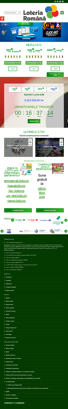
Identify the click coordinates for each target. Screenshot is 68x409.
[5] (41, 231)
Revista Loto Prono (11, 337)
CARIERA (19, 403)
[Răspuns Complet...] (9, 250)
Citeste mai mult (18, 147)
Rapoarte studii (10, 290)
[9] (9, 231)
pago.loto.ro (16, 201)
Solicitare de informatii (12, 365)
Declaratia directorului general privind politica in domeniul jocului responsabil (28, 388)
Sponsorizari (9, 331)
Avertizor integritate (11, 395)
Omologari (9, 334)
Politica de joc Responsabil (15, 385)
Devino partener (10, 307)
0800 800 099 (42, 193)
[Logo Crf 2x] (45, 220)
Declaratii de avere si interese (13, 358)
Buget (7, 351)
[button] (2, 18)
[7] (26, 231)
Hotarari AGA (9, 361)
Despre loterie (9, 304)
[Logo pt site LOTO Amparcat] (58, 220)
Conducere (9, 277)
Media (7, 314)
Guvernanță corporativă (12, 398)
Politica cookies (10, 321)
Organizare (9, 283)
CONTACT (9, 403)
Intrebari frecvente (10, 311)
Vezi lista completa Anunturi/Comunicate (34, 135)
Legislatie (8, 280)
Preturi (8, 324)
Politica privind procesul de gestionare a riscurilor (19, 375)
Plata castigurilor (10, 317)
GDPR (7, 391)
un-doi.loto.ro (16, 196)
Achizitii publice (10, 345)
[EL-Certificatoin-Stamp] (56, 231)
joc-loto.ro (16, 191)
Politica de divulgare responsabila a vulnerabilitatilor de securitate (23, 378)
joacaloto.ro (16, 186)
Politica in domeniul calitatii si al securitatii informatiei (20, 371)
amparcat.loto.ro (16, 181)
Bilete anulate (9, 301)
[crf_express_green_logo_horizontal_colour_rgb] (20, 220)
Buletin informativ (10, 355)
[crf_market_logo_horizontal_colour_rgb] (32, 220)
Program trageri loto (11, 327)
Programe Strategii (11, 287)
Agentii (8, 297)
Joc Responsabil (10, 381)
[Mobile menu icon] (62, 12)
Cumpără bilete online (25, 23)
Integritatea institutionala (12, 368)
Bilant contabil (10, 348)
